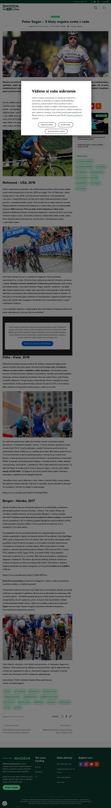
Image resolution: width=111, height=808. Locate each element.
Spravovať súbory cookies (56, 131)
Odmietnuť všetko (47, 125)
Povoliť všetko (65, 125)
